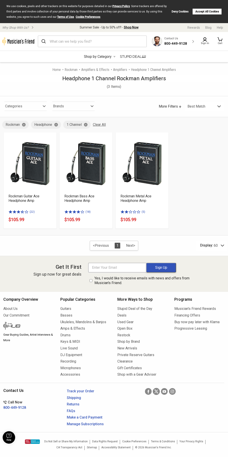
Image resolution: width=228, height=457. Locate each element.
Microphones (70, 368)
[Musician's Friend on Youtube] (164, 391)
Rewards (193, 27)
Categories (13, 106)
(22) (32, 211)
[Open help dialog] (9, 437)
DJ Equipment (71, 355)
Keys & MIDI (70, 341)
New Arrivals (127, 348)
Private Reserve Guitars (135, 355)
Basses (66, 315)
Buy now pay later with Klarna (197, 322)
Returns (73, 404)
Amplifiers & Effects (95, 70)
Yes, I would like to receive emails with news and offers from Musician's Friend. (141, 280)
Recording (68, 361)
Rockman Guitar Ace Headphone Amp (23, 198)
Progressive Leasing (190, 328)
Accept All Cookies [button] (207, 11)
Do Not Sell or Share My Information (66, 441)
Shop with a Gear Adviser (136, 374)
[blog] (28, 326)
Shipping (74, 398)
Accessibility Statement (116, 447)
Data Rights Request (105, 441)
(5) (143, 211)
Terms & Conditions (163, 441)
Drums (65, 335)
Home (56, 70)
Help (220, 27)
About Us (10, 309)
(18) (88, 211)
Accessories (70, 374)
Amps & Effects (72, 328)
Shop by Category (98, 56)
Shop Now (131, 27)
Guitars (65, 309)
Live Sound (69, 348)
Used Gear (125, 322)
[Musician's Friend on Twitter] (156, 391)
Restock (123, 335)
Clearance (125, 361)
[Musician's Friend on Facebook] (148, 391)
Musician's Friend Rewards (195, 309)
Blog (208, 27)
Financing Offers (187, 315)
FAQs (71, 411)
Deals (121, 315)
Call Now (14, 405)
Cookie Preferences (88, 16)
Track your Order (80, 391)
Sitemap (92, 447)
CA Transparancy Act (69, 447)
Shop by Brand (128, 341)
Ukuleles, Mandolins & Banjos (83, 322)
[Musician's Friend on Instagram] (172, 391)
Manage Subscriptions (85, 424)
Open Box (124, 328)
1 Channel (74, 124)
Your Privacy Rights (191, 441)
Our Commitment (16, 315)
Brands (58, 106)
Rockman (71, 70)
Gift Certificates (129, 368)
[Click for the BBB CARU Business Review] (32, 441)
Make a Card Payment (84, 417)
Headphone (43, 124)
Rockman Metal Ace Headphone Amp (135, 198)
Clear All (99, 124)
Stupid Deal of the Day (134, 309)
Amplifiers (120, 70)
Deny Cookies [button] (180, 11)
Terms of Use (65, 16)
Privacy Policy (121, 6)
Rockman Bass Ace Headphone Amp (79, 198)
